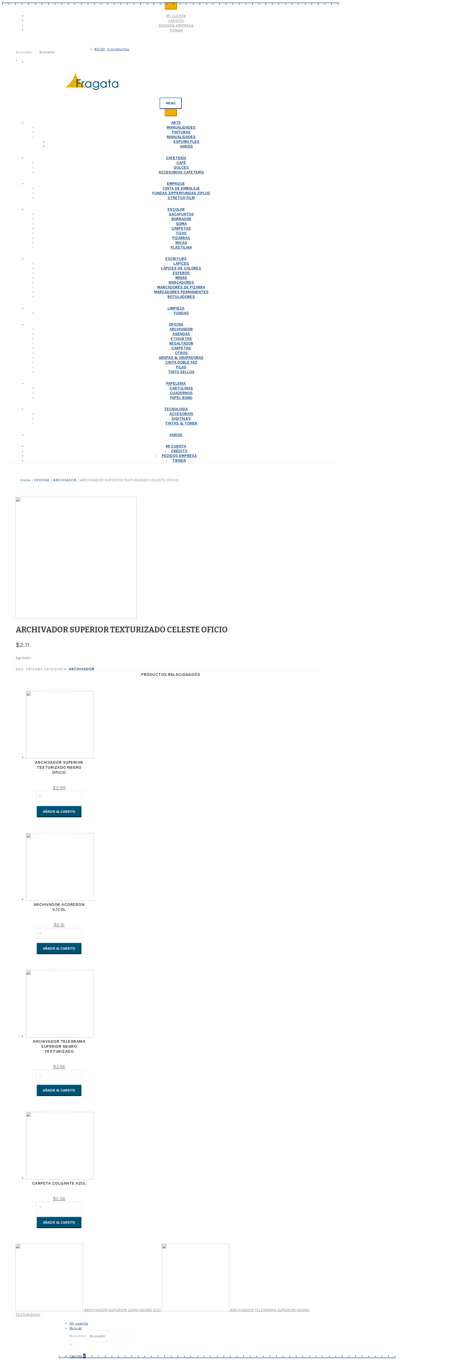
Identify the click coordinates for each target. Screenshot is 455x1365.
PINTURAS (181, 132)
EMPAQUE (176, 183)
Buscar (76, 1328)
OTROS (181, 352)
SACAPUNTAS (181, 214)
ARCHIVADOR (181, 329)
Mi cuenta (176, 15)
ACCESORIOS (181, 413)
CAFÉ (181, 162)
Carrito (78, 1356)
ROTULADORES (181, 296)
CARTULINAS (181, 388)
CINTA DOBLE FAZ (181, 362)
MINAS (181, 277)
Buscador (24, 52)
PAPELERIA (176, 383)
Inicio (25, 480)
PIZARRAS (181, 237)
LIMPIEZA (175, 308)
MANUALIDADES (181, 127)
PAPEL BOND (181, 397)
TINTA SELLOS (181, 371)
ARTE (176, 122)
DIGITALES (181, 418)
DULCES (181, 167)
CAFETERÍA (176, 158)
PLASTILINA (181, 247)
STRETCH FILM (181, 197)
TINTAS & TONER (181, 423)
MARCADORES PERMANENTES (181, 292)
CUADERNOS (181, 393)
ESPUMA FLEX (186, 141)
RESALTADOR (181, 343)
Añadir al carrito (59, 812)
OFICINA (176, 324)
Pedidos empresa (176, 25)
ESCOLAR (176, 209)
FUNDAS (181, 313)
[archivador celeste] (76, 617)
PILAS (181, 367)
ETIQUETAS (181, 338)
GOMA (181, 223)
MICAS (181, 242)
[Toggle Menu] (171, 5)
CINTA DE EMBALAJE (181, 188)
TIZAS (181, 233)
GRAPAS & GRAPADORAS (181, 357)
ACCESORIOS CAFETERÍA (181, 172)
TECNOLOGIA (176, 409)
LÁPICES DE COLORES (181, 268)
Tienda (176, 30)
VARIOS (186, 146)
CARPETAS (181, 228)
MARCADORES (181, 282)
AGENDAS (181, 333)
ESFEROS (181, 273)
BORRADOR (181, 219)
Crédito (176, 20)
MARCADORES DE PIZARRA (181, 287)
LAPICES (181, 263)
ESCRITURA (175, 258)
